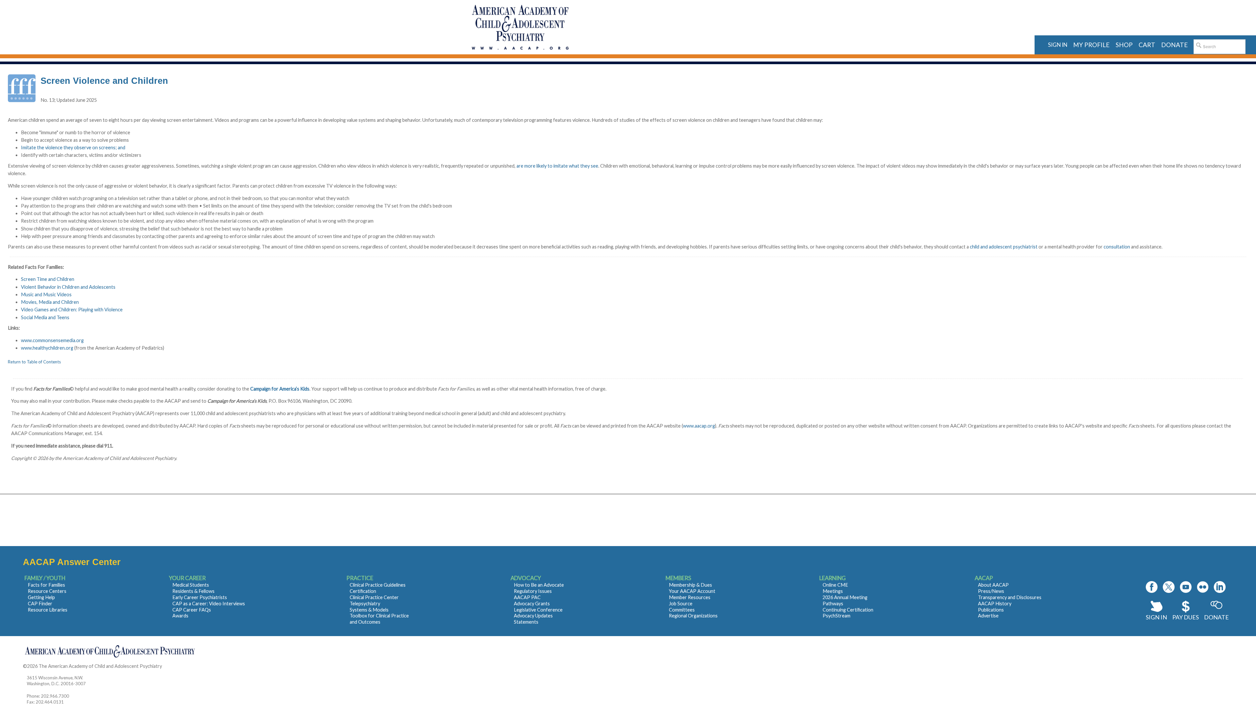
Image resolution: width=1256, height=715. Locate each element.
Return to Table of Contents (34, 361)
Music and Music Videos (46, 294)
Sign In (1156, 617)
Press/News (991, 591)
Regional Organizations (693, 615)
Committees (682, 610)
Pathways (833, 603)
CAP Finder (40, 603)
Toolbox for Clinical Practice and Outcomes (379, 619)
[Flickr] (1203, 587)
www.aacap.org (699, 426)
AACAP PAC (527, 597)
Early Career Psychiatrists (199, 597)
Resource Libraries (47, 610)
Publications (991, 610)
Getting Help (41, 597)
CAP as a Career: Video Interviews (208, 603)
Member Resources (689, 597)
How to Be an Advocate (539, 585)
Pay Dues (1185, 617)
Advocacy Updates (533, 615)
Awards (180, 615)
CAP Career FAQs (191, 610)
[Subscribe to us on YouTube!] (1186, 587)
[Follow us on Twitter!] (1169, 587)
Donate (1216, 617)
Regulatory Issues (533, 591)
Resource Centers (47, 591)
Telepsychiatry (365, 603)
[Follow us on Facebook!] (1152, 587)
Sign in (1057, 44)
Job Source (680, 603)
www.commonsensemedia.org (52, 340)
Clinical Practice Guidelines (378, 585)
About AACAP (993, 585)
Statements (526, 622)
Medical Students (190, 585)
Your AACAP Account (692, 591)
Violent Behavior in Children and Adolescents (68, 287)
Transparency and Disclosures (1009, 597)
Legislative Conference (538, 610)
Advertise (988, 615)
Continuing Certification (848, 610)
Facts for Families (46, 585)
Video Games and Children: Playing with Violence (72, 309)
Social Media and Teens (45, 317)
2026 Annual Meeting (845, 597)
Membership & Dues (690, 585)
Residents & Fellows (193, 591)
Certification (363, 591)
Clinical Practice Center (374, 597)
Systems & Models (369, 610)
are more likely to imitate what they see (557, 166)
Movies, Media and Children (50, 302)
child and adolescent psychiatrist (1004, 246)
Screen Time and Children (47, 279)
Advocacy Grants (532, 603)
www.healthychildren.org (47, 348)
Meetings (833, 591)
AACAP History (994, 603)
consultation (1117, 246)
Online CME (835, 585)
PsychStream (836, 615)
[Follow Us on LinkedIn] (1220, 587)
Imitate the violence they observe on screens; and (73, 147)
